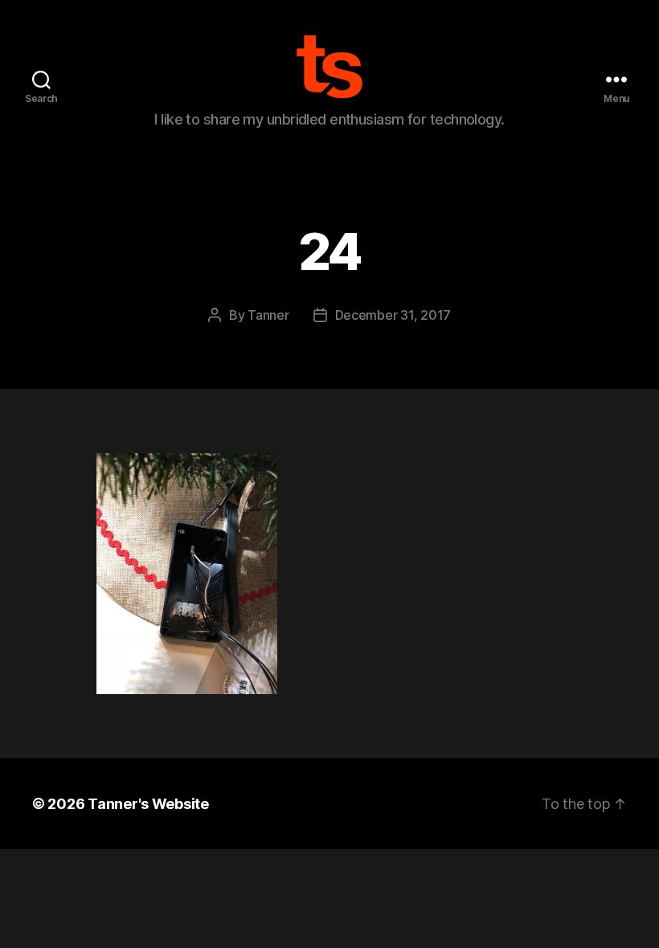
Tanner (268, 315)
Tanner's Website (148, 803)
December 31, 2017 (393, 315)
